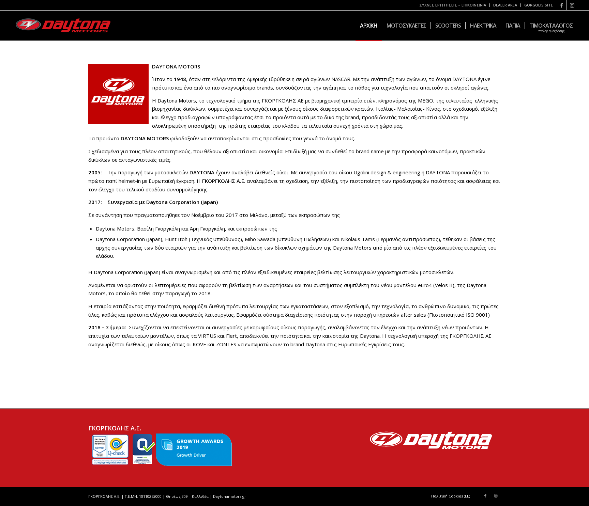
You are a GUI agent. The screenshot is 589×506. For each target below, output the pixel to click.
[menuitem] (453, 5)
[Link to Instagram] (572, 5)
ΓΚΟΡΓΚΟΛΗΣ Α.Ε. (223, 180)
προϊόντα (107, 138)
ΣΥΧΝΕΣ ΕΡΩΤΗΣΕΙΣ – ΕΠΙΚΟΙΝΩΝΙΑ (452, 4)
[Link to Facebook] (562, 5)
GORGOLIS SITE (538, 4)
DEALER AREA (505, 4)
